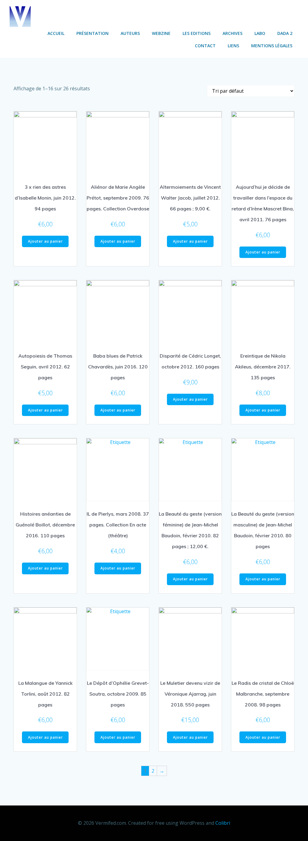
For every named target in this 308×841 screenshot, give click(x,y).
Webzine (161, 33)
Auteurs (130, 33)
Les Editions (197, 33)
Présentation (92, 33)
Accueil (56, 33)
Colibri (222, 823)
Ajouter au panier (45, 241)
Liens (233, 45)
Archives (232, 33)
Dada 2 (284, 33)
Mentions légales (271, 45)
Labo (259, 33)
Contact (205, 45)
